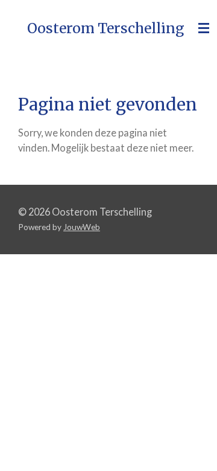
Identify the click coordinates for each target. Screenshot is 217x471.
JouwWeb (81, 227)
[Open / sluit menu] (203, 28)
